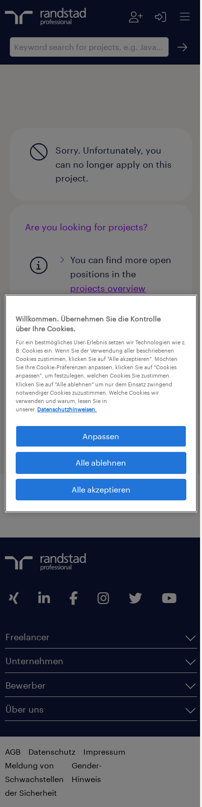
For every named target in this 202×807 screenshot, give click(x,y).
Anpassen (97, 436)
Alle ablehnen (97, 462)
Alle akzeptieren (97, 489)
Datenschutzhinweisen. (67, 409)
